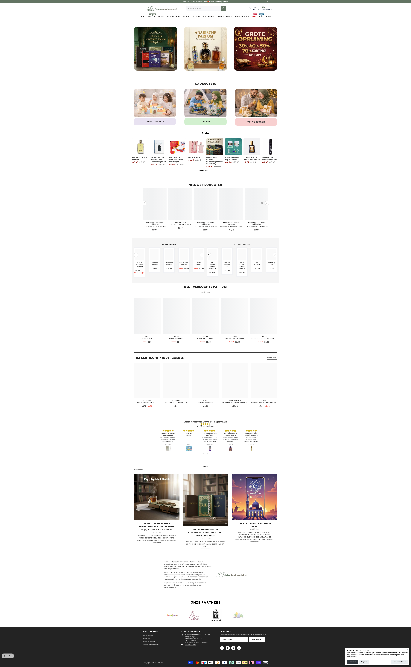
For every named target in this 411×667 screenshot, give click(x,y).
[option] (156, 49)
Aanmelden (256, 639)
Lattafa (147, 336)
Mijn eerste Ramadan (205, 402)
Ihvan (199, 263)
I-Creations (147, 400)
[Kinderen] (205, 103)
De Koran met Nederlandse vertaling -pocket (169, 265)
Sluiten (267, 2)
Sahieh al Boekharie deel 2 (242, 269)
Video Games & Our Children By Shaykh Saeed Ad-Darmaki (205, 226)
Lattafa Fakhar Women (205, 338)
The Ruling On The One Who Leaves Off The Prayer (155, 226)
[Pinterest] (233, 648)
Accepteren (352, 662)
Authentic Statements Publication (154, 223)
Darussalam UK (180, 222)
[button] (144, 203)
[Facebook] (222, 648)
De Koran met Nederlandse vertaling (154, 265)
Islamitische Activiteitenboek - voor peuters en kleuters (264, 402)
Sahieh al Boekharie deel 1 (212, 269)
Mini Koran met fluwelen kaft (198, 265)
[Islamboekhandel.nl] (155, 49)
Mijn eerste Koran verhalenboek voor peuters (176, 402)
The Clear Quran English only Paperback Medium (184, 265)
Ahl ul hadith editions (212, 265)
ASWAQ (205, 400)
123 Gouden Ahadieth (227, 267)
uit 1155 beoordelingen (205, 426)
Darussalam (183, 263)
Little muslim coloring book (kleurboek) (146, 402)
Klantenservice (190, 644)
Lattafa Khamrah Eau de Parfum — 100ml (264, 338)
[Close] (407, 649)
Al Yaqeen (154, 263)
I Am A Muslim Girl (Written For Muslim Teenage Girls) (256, 226)
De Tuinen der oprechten (257, 265)
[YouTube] (239, 648)
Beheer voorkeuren (399, 662)
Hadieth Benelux (227, 264)
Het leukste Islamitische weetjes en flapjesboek (235, 402)
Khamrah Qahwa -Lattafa (235, 338)
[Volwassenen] (256, 103)
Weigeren (364, 662)
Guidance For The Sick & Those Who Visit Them (231, 226)
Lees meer (157, 543)
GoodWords (176, 400)
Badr (256, 263)
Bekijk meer (205, 171)
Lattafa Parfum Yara (176, 338)
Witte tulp (271, 263)
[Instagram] (228, 648)
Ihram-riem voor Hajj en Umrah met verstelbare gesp (180, 224)
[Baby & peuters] (155, 103)
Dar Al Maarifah (139, 264)
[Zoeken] (206, 8)
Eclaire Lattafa (147, 338)
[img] (205, 424)
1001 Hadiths (271, 265)
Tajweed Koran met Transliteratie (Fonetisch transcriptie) (139, 267)
